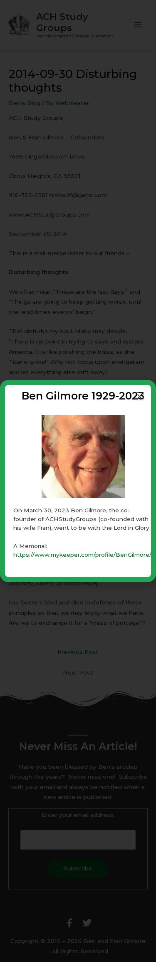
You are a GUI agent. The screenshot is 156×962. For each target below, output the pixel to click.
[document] (78, 481)
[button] (139, 396)
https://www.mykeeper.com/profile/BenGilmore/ (82, 554)
